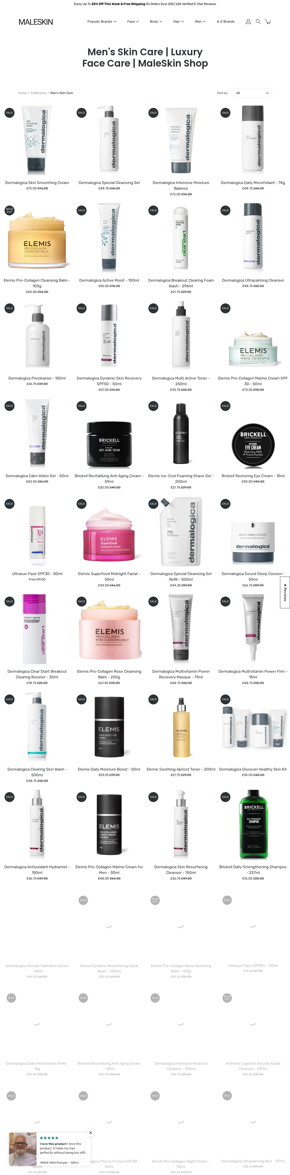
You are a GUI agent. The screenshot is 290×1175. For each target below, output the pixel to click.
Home (22, 93)
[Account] (248, 21)
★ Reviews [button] (285, 592)
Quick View (37, 140)
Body (154, 21)
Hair (176, 21)
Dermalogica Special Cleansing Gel (109, 182)
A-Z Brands (226, 21)
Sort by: (222, 93)
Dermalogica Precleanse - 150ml (37, 378)
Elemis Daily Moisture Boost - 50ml (109, 769)
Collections (38, 93)
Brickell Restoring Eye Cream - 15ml (252, 476)
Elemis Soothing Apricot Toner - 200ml (181, 769)
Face (131, 21)
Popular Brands (99, 21)
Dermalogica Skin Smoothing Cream (37, 182)
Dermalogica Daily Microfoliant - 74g (253, 182)
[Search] (258, 21)
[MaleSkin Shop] (35, 21)
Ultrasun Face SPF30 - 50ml (37, 573)
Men (198, 21)
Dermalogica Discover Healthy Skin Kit (253, 769)
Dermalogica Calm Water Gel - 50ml (37, 476)
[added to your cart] (268, 21)
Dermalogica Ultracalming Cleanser (253, 280)
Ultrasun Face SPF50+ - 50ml (253, 964)
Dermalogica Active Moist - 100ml (109, 280)
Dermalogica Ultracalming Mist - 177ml (253, 1160)
